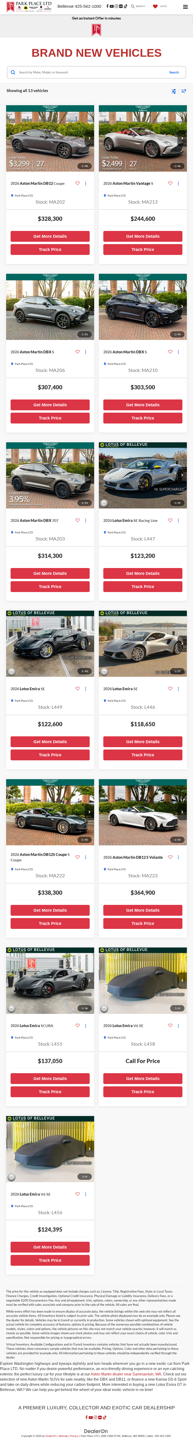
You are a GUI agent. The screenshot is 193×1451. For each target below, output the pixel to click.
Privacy (74, 1436)
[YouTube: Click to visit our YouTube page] (112, 6)
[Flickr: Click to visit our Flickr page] (121, 6)
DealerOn (50, 1436)
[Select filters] (174, 90)
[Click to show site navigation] (185, 7)
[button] (89, 138)
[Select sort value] (182, 91)
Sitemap (63, 1436)
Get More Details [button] (50, 236)
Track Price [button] (50, 249)
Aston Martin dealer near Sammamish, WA (126, 1374)
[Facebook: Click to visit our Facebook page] (107, 6)
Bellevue (65, 6)
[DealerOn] (96, 1431)
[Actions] (85, 183)
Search (174, 72)
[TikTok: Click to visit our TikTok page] (126, 6)
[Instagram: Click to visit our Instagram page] (116, 6)
